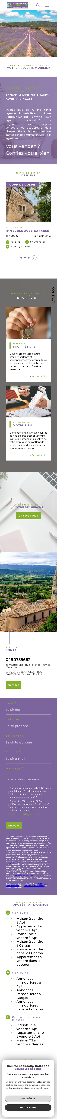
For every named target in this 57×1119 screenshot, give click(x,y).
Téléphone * (16, 736)
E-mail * (13, 752)
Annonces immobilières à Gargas (28, 994)
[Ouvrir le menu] (47, 5)
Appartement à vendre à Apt (29, 928)
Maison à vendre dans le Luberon (29, 951)
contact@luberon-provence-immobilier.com (28, 666)
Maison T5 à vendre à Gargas (29, 1042)
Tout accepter (28, 1107)
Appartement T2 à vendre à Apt (30, 1034)
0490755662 (18, 659)
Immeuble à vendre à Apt (27, 936)
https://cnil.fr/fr (12, 863)
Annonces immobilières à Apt (28, 982)
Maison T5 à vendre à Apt (27, 1027)
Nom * (11, 703)
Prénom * (14, 719)
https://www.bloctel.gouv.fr (26, 875)
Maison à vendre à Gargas (29, 943)
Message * (15, 768)
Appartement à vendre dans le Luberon (29, 961)
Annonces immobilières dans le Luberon (29, 1005)
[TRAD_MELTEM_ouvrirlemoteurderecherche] (38, 5)
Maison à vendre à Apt (29, 920)
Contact (53, 295)
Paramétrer (28, 1098)
